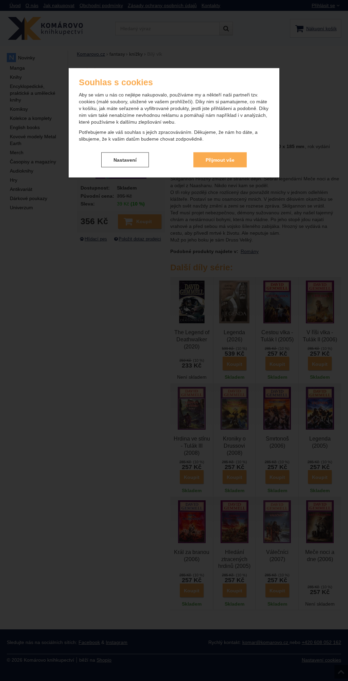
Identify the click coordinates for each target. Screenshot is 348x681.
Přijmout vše (220, 159)
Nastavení (125, 159)
